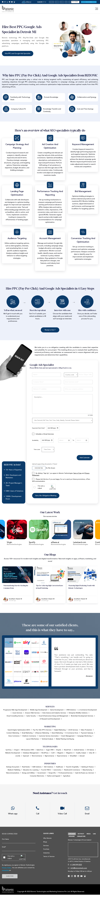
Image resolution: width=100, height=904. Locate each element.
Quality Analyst (81, 753)
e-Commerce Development (88, 710)
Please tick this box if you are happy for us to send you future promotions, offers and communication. (61, 480)
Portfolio (66, 1)
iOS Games (90, 750)
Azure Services (17, 713)
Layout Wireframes (32, 739)
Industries (61, 1)
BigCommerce (49, 756)
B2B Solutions (37, 767)
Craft (53, 753)
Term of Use (77, 473)
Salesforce (39, 750)
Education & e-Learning (30, 770)
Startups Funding (51, 1)
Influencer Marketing (42, 733)
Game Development (57, 710)
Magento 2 (69, 753)
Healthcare (59, 767)
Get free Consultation (89, 1)
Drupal (16, 750)
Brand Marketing (57, 733)
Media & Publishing (14, 770)
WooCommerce (37, 756)
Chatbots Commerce (29, 736)
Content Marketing (12, 733)
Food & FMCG (46, 770)
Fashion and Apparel (53, 776)
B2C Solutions (48, 767)
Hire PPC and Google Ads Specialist (17, 53)
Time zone (37, 449)
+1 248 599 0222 (76, 865)
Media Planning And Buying (65, 739)
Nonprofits (52, 773)
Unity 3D (92, 753)
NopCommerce (62, 756)
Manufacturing (87, 770)
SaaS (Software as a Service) (84, 773)
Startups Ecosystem (12, 767)
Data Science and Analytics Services (54, 713)
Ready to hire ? (50, 330)
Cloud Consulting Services (15, 716)
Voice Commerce (14, 736)
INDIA (89, 834)
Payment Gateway (87, 733)
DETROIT (81, 834)
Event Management (68, 736)
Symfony (9, 750)
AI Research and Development (50, 719)
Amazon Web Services (32, 713)
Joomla (17, 756)
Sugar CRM (50, 750)
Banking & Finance (87, 767)
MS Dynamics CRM (27, 750)
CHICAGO (72, 834)
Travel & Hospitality (72, 767)
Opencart (26, 756)
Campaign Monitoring (84, 736)
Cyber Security (31, 716)
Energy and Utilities (28, 773)
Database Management (31, 753)
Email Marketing (27, 733)
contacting (5, 870)
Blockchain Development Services (82, 716)
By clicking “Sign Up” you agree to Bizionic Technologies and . (61, 474)
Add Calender (85, 457)
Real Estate (26, 767)
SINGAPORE (81, 836)
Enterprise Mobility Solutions (78, 713)
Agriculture (66, 776)
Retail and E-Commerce (72, 770)
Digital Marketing (60, 730)
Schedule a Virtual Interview (44, 434)
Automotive (57, 770)
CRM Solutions (71, 710)
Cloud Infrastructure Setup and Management (53, 716)
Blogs (69, 1)
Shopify (58, 750)
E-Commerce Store (71, 733)
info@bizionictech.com (79, 868)
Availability (35, 440)
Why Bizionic (47, 838)
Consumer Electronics (37, 776)
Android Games (79, 750)
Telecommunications (12, 773)
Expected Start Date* (38, 428)
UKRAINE (72, 836)
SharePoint (67, 750)
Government (41, 773)
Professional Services (65, 773)
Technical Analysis (47, 739)
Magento (60, 753)
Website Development (12, 753)
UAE (94, 834)
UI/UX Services (73, 730)
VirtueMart (73, 756)
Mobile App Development (38, 710)
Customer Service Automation (49, 736)
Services (56, 1)
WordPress (45, 753)
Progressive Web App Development (15, 710)
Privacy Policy (6, 868)
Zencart (82, 756)
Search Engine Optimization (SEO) (19, 730)
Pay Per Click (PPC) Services (42, 730)
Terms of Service (48, 856)
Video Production (86, 730)
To (73, 440)
